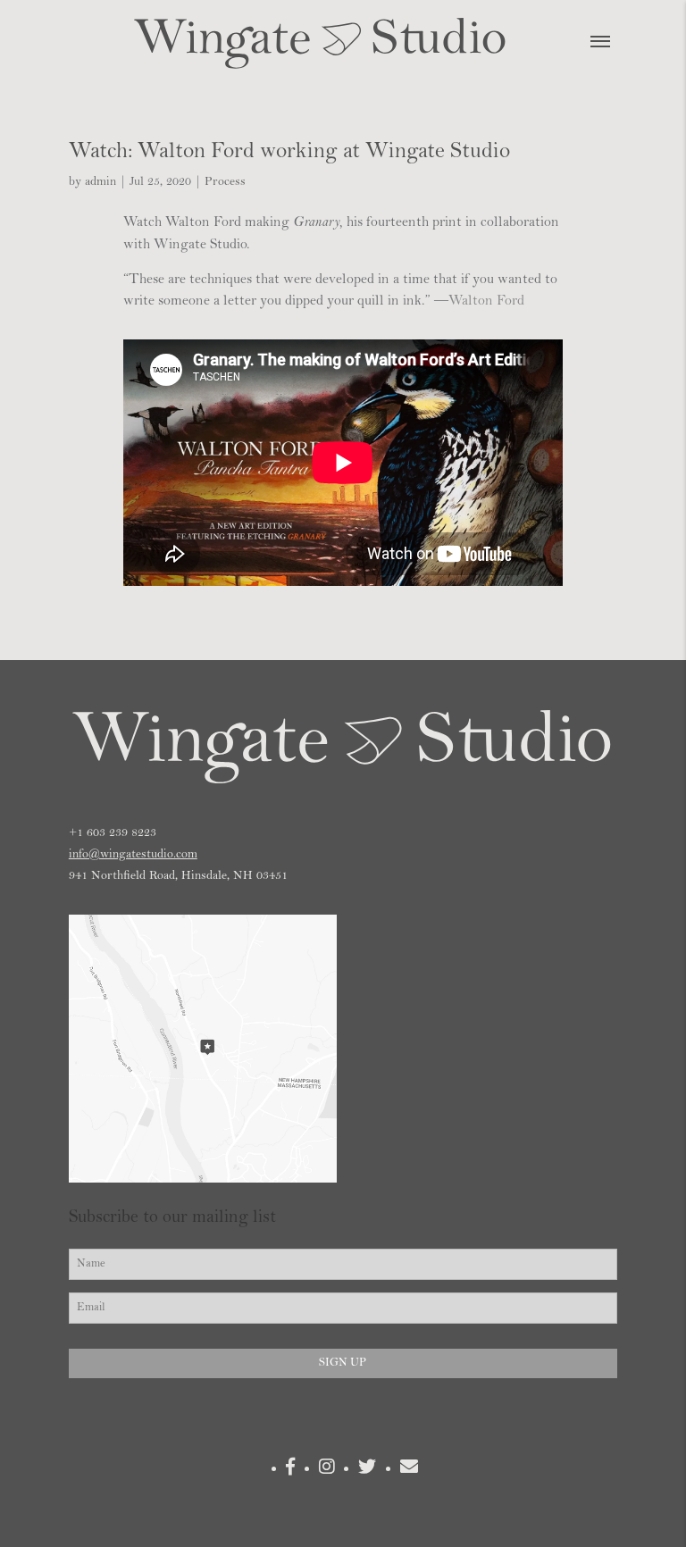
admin (100, 182)
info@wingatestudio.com (133, 855)
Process (225, 182)
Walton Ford (486, 301)
